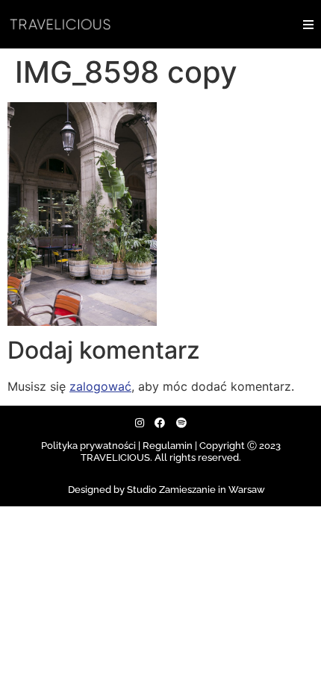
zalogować (100, 386)
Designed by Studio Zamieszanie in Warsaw (166, 489)
